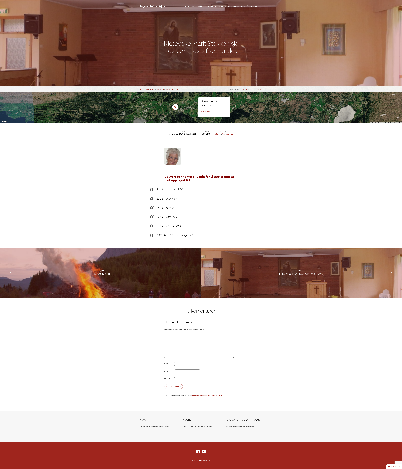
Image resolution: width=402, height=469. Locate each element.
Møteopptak (220, 6)
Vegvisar (206, 112)
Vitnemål (245, 6)
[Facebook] (198, 451)
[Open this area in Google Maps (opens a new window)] (4, 121)
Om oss (200, 6)
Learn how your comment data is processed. (207, 395)
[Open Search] (261, 6)
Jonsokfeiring (102, 273)
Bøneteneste (233, 6)
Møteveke (160, 89)
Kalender (209, 6)
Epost (167, 371)
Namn (166, 364)
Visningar (245, 89)
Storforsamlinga (227, 134)
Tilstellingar (189, 6)
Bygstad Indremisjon (152, 6)
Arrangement (150, 89)
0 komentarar (395, 467)
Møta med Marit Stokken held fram (300, 273)
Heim (141, 89)
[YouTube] (204, 451)
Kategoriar (256, 89)
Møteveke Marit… (172, 89)
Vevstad (167, 379)
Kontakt (254, 6)
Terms (399, 122)
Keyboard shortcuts (375, 122)
